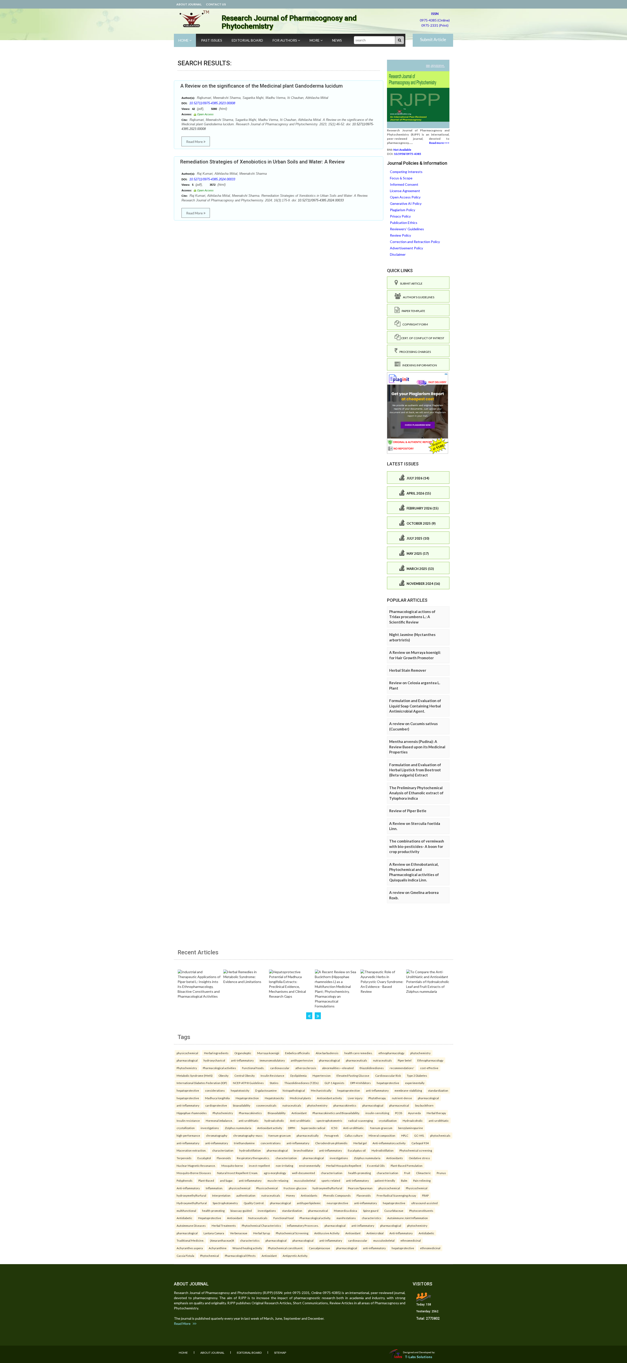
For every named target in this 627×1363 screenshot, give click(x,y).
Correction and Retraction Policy (415, 242)
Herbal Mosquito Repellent (343, 1165)
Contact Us (216, 4)
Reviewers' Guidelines (407, 229)
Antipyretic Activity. (295, 1255)
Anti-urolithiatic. (353, 1128)
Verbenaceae (238, 1233)
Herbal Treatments (224, 1225)
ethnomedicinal (410, 1240)
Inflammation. (214, 1188)
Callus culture (354, 1135)
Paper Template (412, 311)
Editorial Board (247, 40)
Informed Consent (404, 184)
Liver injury (355, 1098)
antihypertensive (302, 1060)
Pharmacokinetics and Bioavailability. (336, 1113)
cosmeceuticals (266, 1105)
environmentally (309, 1165)
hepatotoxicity (240, 1090)
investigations (210, 1128)
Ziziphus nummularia (238, 1128)
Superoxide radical (313, 1128)
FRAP (425, 1195)
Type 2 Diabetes (417, 1075)
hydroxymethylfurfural (327, 1188)
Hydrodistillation (383, 1150)
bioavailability (241, 1105)
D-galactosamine (266, 1090)
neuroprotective (337, 1203)
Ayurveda (414, 1113)
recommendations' (402, 1068)
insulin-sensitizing (377, 1113)
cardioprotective (216, 1105)
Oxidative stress (419, 1158)
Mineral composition (382, 1135)
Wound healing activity (247, 1248)
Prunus (441, 1173)
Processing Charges (414, 352)
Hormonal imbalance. (219, 1120)
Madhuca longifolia (217, 1098)
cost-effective (429, 1068)
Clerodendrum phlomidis (331, 1143)
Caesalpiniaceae (319, 1248)
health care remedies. (358, 1053)
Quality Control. (254, 1203)
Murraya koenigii (268, 1053)
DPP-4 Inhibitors (360, 1083)
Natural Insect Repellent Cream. (237, 1173)
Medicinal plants (300, 1098)
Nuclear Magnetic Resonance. (196, 1165)
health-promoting (359, 1173)
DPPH (291, 1128)
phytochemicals (440, 1135)
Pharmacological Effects (240, 1255)
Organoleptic (242, 1053)
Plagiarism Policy (402, 210)
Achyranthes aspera (190, 1248)
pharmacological (187, 1060)
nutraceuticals (382, 1060)
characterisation (331, 1173)
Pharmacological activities (219, 1068)
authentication (245, 1195)
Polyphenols (185, 1180)
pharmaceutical (399, 1105)
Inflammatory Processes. (303, 1225)
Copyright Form (414, 324)
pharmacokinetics (344, 1105)
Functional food (283, 1218)
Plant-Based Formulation (406, 1165)
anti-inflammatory (242, 1060)
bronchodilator (303, 1150)
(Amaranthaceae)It (222, 1240)
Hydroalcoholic (413, 1120)
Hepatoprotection (247, 1098)
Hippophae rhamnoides (192, 1113)
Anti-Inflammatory (401, 1233)
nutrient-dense (402, 1098)
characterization (222, 1150)
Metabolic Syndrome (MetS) (195, 1075)
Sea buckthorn (424, 1105)
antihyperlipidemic (309, 1203)
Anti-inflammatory (188, 1188)
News (337, 40)
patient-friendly (385, 1180)
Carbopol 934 (420, 1143)
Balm (404, 1180)
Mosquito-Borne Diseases (194, 1173)
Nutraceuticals (257, 1218)
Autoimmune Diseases (191, 1225)
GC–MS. (419, 1135)
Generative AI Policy (406, 203)
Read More (195, 141)
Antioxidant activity (329, 1098)
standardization (438, 1090)
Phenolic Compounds (337, 1195)
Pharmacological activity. (315, 1218)
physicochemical (187, 1053)
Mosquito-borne (232, 1165)
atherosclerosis (305, 1068)
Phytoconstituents (421, 1210)
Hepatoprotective (209, 1218)
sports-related (330, 1180)
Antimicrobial (375, 1233)
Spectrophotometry (225, 1203)
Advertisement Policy (406, 248)
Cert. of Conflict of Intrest (422, 338)
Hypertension (322, 1075)
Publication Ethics (403, 222)
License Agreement (405, 191)
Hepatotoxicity (274, 1098)
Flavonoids (224, 1158)
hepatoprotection (348, 1090)
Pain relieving (422, 1180)
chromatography (216, 1135)
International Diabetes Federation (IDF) (202, 1083)
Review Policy (400, 235)
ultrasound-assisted (424, 1203)
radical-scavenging (360, 1120)
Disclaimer (398, 254)
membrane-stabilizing (408, 1090)
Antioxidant (299, 1113)
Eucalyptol (204, 1158)
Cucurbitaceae (393, 1210)
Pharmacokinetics (250, 1113)
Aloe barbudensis (327, 1053)
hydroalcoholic (274, 1120)
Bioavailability (277, 1113)
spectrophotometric (329, 1120)
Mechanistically (321, 1090)
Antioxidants (394, 1158)
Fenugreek (332, 1135)
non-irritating (284, 1165)
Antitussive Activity (326, 1233)
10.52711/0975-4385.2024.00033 (212, 179)
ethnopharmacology (391, 1053)
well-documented (303, 1173)
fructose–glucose (295, 1188)
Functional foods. (253, 1068)
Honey (290, 1195)
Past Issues (211, 40)
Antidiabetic (184, 1218)
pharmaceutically (308, 1135)
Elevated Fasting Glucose (353, 1075)
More (315, 40)
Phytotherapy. (377, 1098)
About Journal (189, 4)
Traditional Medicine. (190, 1240)
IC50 (334, 1128)
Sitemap (280, 1352)
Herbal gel (360, 1143)
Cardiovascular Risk (388, 1075)
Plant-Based (206, 1180)
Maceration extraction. (191, 1150)
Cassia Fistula (185, 1255)
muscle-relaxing (277, 1180)
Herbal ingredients (216, 1053)
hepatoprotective (388, 1083)
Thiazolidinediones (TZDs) (301, 1083)
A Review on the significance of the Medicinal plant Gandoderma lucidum (261, 86)
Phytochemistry (187, 1068)
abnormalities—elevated (338, 1068)
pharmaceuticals (356, 1060)
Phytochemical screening (415, 1150)
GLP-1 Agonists (334, 1083)
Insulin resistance (188, 1120)
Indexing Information (418, 365)
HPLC (404, 1135)
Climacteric (423, 1173)
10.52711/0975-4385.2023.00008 (212, 103)
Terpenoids (184, 1158)
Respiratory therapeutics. (253, 1158)
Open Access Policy (405, 197)
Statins (274, 1083)
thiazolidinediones (372, 1068)
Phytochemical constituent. (285, 1248)
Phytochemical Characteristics (261, 1225)
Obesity (223, 1075)
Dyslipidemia (298, 1075)
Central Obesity (244, 1075)
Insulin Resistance (272, 1075)
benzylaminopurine (410, 1128)
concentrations (271, 1143)
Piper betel (404, 1060)
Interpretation (221, 1195)
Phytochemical (209, 1255)
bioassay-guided (241, 1210)
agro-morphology (275, 1173)
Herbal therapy (436, 1113)
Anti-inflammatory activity (389, 1143)
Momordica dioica (345, 1210)
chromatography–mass (248, 1135)
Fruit (407, 1173)
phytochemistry (420, 1053)
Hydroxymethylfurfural (192, 1203)
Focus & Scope (401, 178)
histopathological (294, 1090)
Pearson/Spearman (360, 1188)
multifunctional (186, 1210)
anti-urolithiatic (249, 1120)
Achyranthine (218, 1248)
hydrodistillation (250, 1150)
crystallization (388, 1120)
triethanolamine (244, 1143)
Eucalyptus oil (357, 1150)
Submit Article (433, 39)
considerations (215, 1090)
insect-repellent (259, 1165)
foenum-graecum (381, 1128)
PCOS (398, 1113)
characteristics (371, 1218)
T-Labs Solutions (418, 1357)
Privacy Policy (400, 216)
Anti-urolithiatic (300, 1120)
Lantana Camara (214, 1233)
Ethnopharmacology (430, 1060)
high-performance (188, 1135)
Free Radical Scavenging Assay (396, 1195)
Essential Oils (376, 1165)
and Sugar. (226, 1180)
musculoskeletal (304, 1180)
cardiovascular (279, 1068)
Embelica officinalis (297, 1053)
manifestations (346, 1218)
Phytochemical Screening (292, 1233)
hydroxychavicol (214, 1060)
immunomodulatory (272, 1060)
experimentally (414, 1083)
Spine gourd (370, 1210)
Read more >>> (439, 143)
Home (183, 40)
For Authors (285, 40)
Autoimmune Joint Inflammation (407, 1218)
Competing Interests (406, 172)
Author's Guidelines (417, 297)
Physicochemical (267, 1188)
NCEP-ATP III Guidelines (248, 1083)
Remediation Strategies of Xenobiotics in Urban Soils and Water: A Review (262, 162)
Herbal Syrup (261, 1233)
